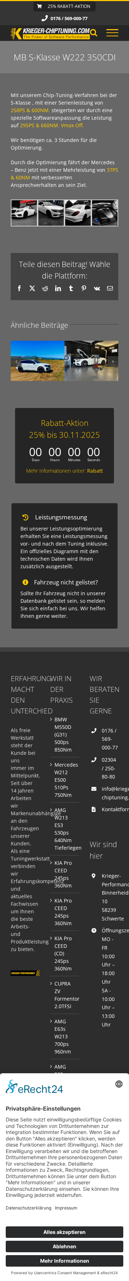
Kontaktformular (110, 809)
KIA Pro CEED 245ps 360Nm (63, 874)
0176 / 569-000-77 (110, 739)
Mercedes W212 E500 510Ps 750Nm (64, 779)
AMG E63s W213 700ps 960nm (62, 1036)
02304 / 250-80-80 (109, 768)
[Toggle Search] (93, 32)
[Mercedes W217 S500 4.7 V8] (91, 361)
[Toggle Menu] (112, 32)
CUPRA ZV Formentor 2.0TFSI (64, 995)
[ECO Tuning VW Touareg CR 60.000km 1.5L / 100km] (37, 361)
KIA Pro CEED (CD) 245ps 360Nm (63, 953)
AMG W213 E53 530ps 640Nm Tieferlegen (64, 829)
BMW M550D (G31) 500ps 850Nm (63, 734)
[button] (16, 361)
